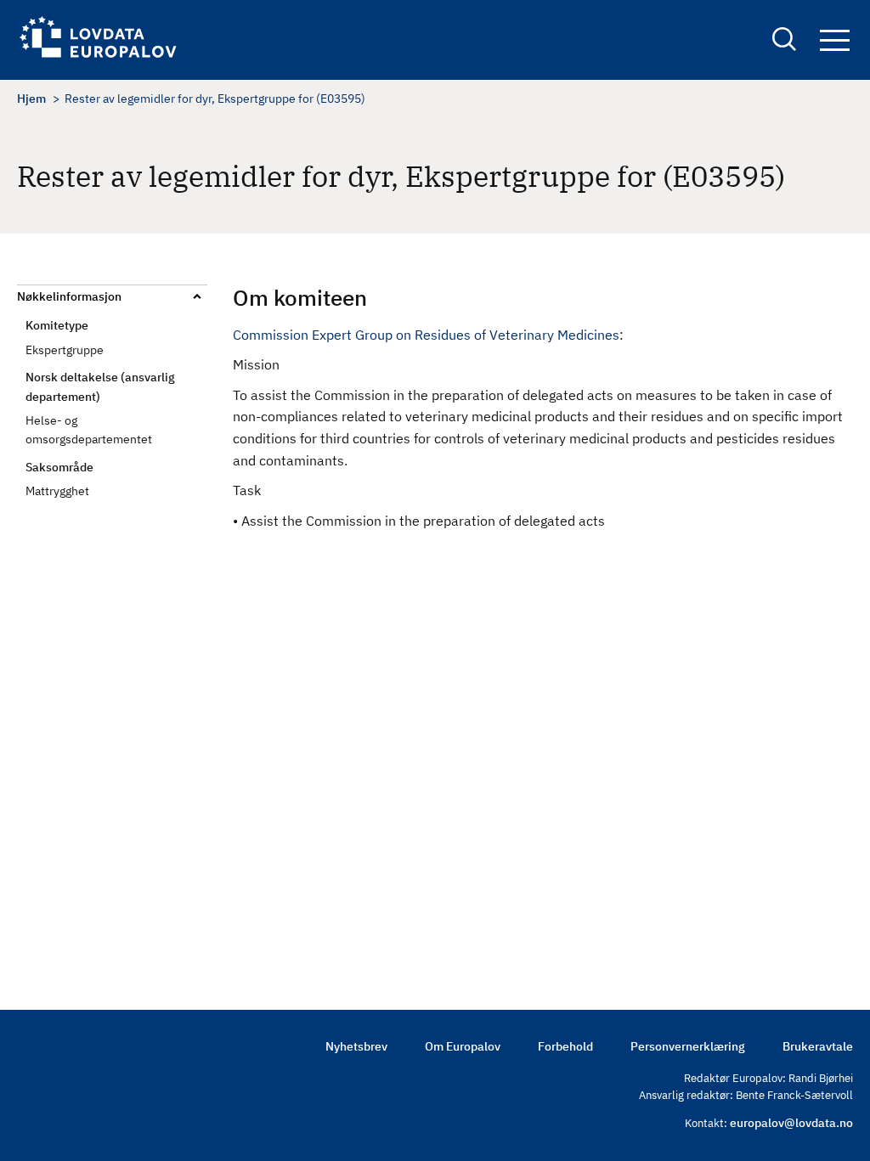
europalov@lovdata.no (791, 1122)
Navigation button (834, 41)
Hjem (31, 98)
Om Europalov (462, 1046)
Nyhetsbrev (356, 1046)
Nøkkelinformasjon (69, 296)
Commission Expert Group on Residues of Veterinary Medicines (426, 334)
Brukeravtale (817, 1046)
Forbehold (565, 1046)
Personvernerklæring (687, 1046)
